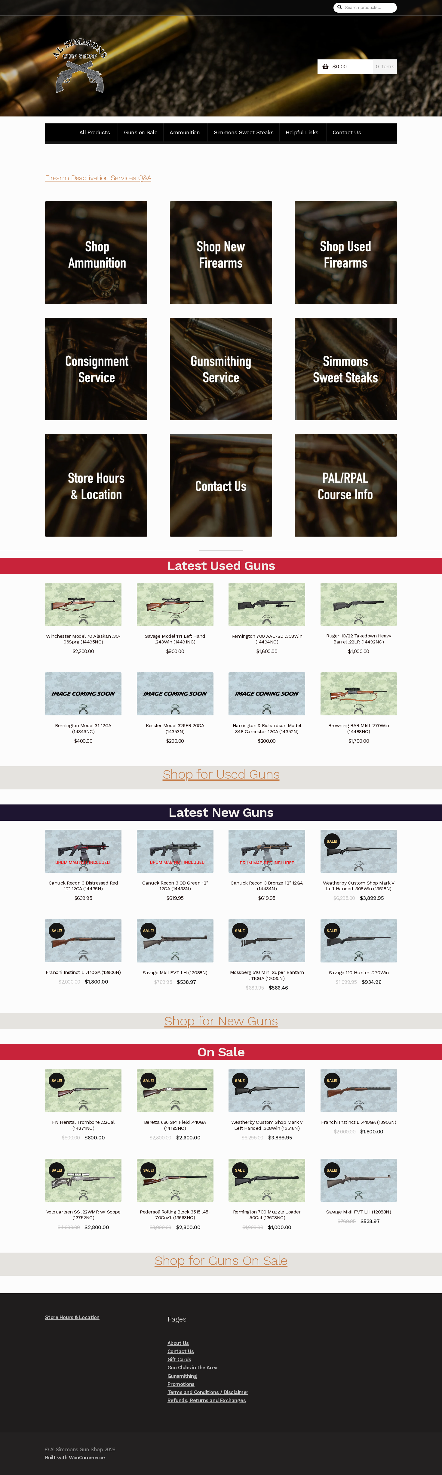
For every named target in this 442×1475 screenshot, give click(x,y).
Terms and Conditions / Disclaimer (207, 1392)
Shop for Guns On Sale (221, 1260)
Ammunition (185, 132)
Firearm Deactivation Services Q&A (98, 178)
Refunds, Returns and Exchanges (206, 1400)
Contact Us (347, 132)
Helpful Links (302, 132)
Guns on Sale (140, 132)
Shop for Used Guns (221, 774)
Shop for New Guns (221, 1021)
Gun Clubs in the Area (192, 1368)
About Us (178, 1343)
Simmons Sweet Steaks (243, 132)
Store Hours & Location (72, 1317)
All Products (94, 132)
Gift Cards (179, 1359)
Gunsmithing (182, 1376)
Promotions (181, 1384)
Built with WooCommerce (75, 1458)
